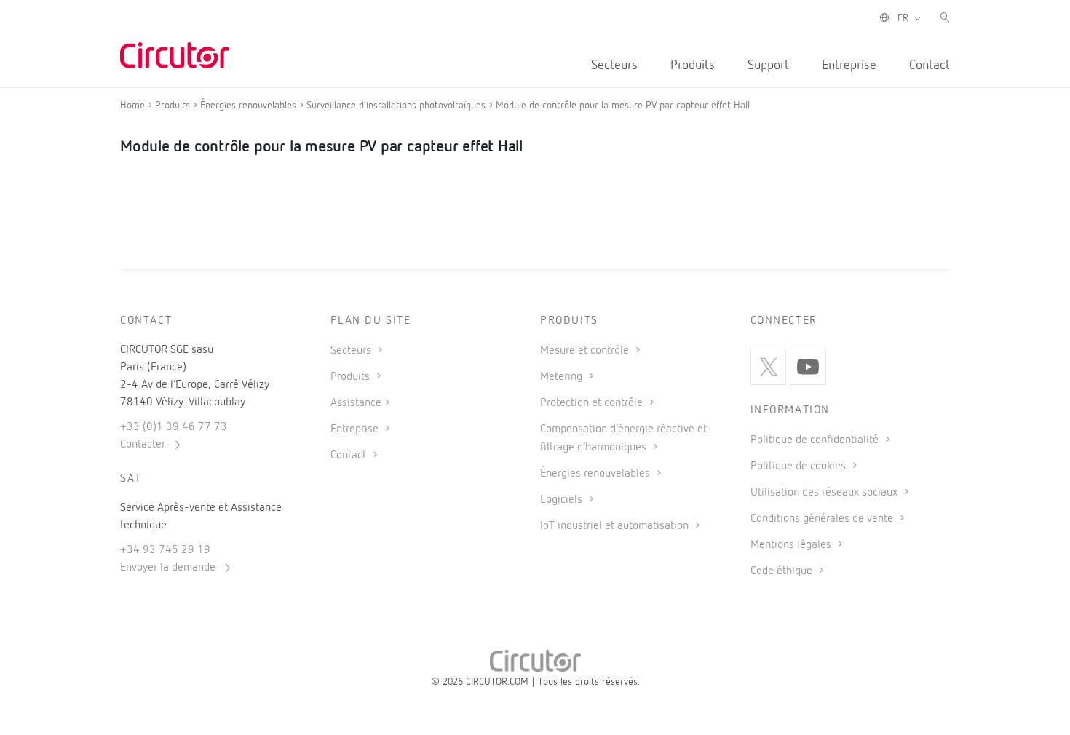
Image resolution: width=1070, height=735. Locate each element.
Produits (692, 65)
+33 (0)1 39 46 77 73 (173, 427)
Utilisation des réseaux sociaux (825, 492)
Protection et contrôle (593, 403)
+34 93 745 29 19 (165, 550)
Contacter (144, 444)
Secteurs (614, 65)
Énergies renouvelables (596, 474)
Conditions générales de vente (823, 519)
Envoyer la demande (169, 567)
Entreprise (849, 65)
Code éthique (782, 571)
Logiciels (562, 500)
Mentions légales (792, 545)
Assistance (355, 403)
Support (768, 65)
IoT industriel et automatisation (615, 526)
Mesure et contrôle (586, 351)
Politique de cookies (799, 466)
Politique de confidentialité (815, 440)
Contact (929, 65)
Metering (562, 377)
